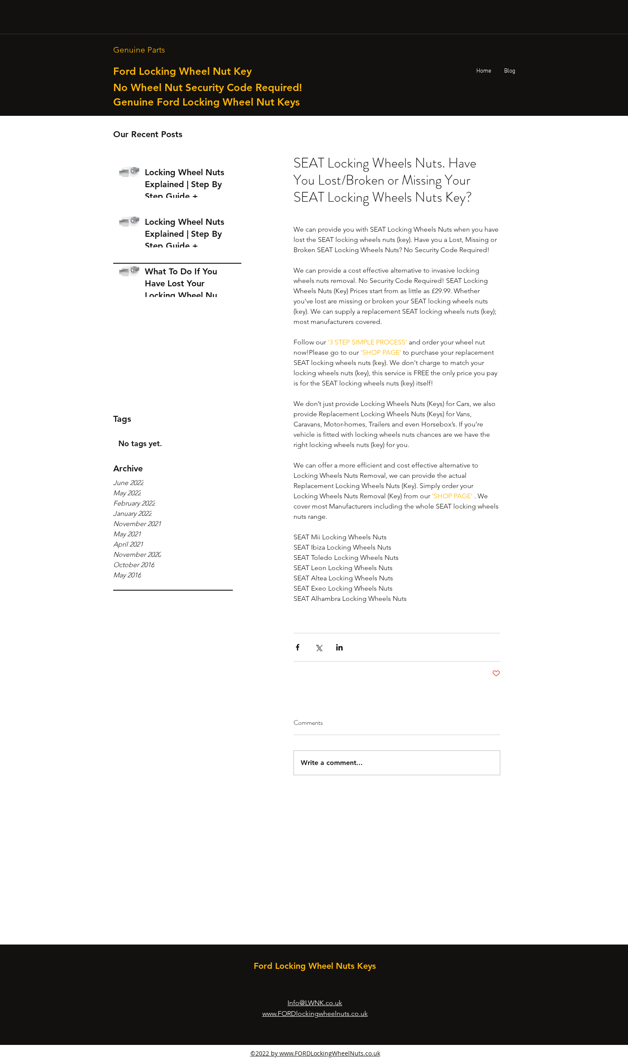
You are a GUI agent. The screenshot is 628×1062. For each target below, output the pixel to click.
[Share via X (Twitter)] (318, 647)
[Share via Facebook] (297, 647)
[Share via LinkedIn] (339, 647)
